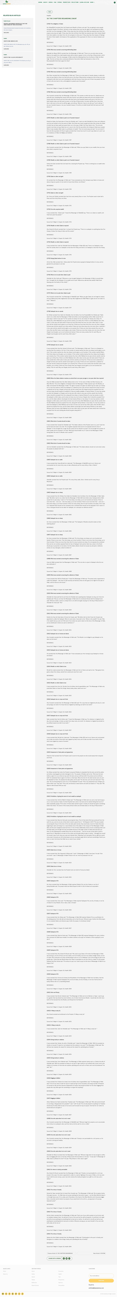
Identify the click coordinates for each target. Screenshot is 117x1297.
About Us (5, 1274)
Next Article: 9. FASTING (99, 1253)
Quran (40, 2)
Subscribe (101, 1281)
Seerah (51, 2)
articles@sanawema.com (96, 1288)
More (92, 2)
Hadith (45, 2)
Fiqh (55, 2)
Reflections (75, 2)
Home (4, 1271)
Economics (60, 1271)
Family (33, 1274)
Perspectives (66, 2)
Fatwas (59, 2)
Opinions (60, 1283)
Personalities (61, 1285)
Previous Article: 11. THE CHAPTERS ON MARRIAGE (60, 1253)
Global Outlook (84, 2)
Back (50, 12)
